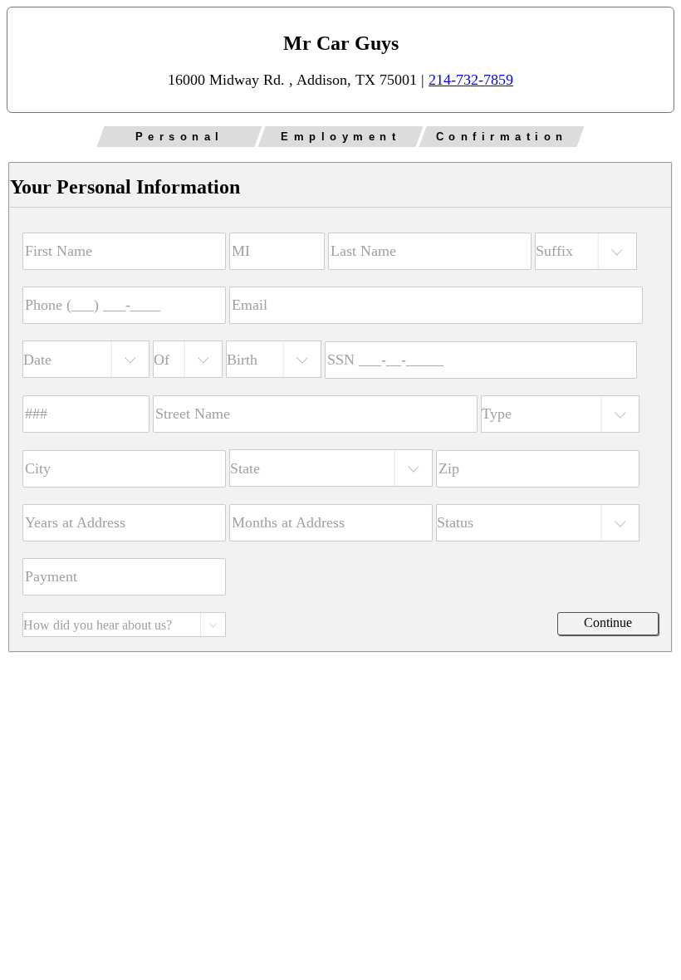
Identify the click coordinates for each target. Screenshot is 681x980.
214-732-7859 (471, 79)
